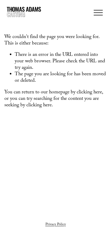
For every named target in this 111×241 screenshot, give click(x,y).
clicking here (89, 92)
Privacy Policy (55, 224)
